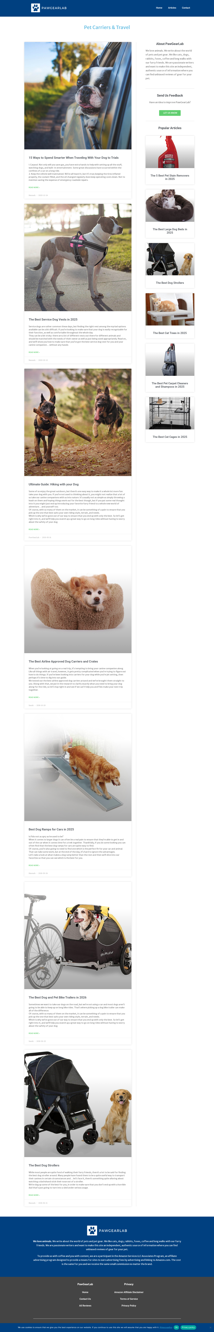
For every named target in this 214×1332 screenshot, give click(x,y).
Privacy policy (166, 1327)
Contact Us (85, 1299)
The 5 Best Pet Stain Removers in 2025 (170, 177)
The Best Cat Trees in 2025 (170, 333)
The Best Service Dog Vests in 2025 (53, 319)
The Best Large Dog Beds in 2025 (170, 231)
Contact (186, 7)
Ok (176, 1327)
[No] (210, 1327)
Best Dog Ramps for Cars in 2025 (51, 829)
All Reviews (85, 1305)
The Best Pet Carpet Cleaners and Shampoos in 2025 (170, 385)
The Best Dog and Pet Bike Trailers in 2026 (57, 997)
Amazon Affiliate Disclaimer (129, 1292)
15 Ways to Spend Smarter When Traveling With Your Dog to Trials (74, 157)
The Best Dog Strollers (44, 1165)
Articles (172, 7)
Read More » (34, 187)
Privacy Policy (129, 1305)
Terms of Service (129, 1299)
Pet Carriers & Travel (107, 27)
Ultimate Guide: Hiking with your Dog (54, 484)
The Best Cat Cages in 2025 (170, 437)
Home (159, 7)
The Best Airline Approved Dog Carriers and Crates (63, 661)
